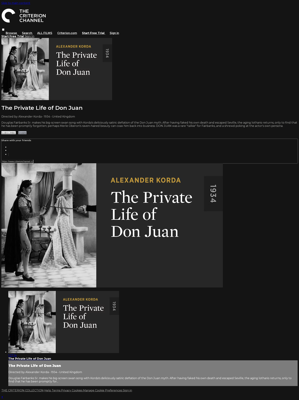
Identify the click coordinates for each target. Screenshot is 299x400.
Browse (12, 33)
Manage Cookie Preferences (103, 390)
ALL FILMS (44, 33)
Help (48, 390)
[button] (3, 29)
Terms (56, 390)
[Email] (8, 154)
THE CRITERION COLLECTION (22, 390)
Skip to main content (15, 3)
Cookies (77, 390)
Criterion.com (67, 33)
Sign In (29, 36)
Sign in (114, 33)
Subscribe (9, 132)
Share (22, 132)
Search (27, 33)
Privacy (66, 390)
